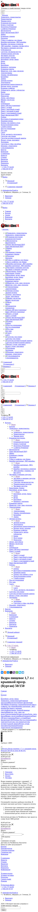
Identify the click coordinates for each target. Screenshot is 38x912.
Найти (3, 910)
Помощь (4, 881)
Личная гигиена (19, 522)
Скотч (16, 588)
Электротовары (19, 511)
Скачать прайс (6, 879)
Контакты (4, 866)
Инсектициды (14, 702)
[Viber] (14, 672)
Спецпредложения (7, 850)
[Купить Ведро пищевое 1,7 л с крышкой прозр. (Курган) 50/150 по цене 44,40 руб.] (19, 750)
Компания (13, 615)
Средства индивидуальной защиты (15, 723)
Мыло (21, 716)
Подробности (6, 758)
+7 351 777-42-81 (8, 167)
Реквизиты (5, 868)
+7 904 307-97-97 (7, 169)
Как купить (9, 774)
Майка (7, 704)
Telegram (8, 198)
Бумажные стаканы (17, 704)
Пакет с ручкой (19, 555)
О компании (5, 858)
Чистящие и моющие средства (24, 478)
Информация (5, 869)
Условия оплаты (6, 873)
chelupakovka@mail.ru (10, 190)
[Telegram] (23, 672)
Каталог (12, 426)
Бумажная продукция (21, 442)
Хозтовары (17, 601)
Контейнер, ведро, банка (22, 494)
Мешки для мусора (12, 716)
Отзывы (4, 862)
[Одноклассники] (5, 672)
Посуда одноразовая (27, 720)
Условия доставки (7, 875)
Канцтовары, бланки (14, 710)
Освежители (27, 716)
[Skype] (20, 672)
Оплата (7, 776)
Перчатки (27, 704)
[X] (11, 672)
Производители (6, 848)
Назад (13, 424)
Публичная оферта (7, 885)
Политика (4, 877)
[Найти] (2, 13)
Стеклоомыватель (16, 727)
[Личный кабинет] (2, 388)
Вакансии (4, 864)
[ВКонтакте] (2, 672)
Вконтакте (9, 196)
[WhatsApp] (17, 672)
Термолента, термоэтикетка (23, 432)
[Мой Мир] (8, 672)
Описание (8, 772)
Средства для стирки (15, 722)
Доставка (8, 778)
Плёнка (16, 569)
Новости (4, 860)
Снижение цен (6, 852)
